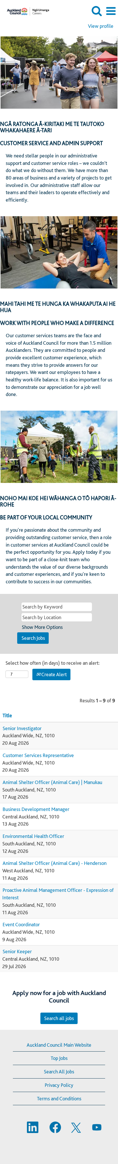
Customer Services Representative (38, 755)
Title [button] (7, 715)
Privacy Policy (59, 1085)
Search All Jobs (59, 1072)
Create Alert (53, 674)
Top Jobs (59, 1058)
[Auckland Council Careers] (26, 10)
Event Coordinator (21, 924)
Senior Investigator (22, 728)
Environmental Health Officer (33, 836)
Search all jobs (59, 1018)
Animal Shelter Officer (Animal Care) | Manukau (52, 782)
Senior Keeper (17, 951)
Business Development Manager (36, 809)
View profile (100, 26)
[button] (111, 11)
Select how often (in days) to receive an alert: (52, 663)
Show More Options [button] (42, 627)
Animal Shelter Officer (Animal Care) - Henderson (55, 863)
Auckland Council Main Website (59, 1045)
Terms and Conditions (59, 1098)
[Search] (96, 11)
